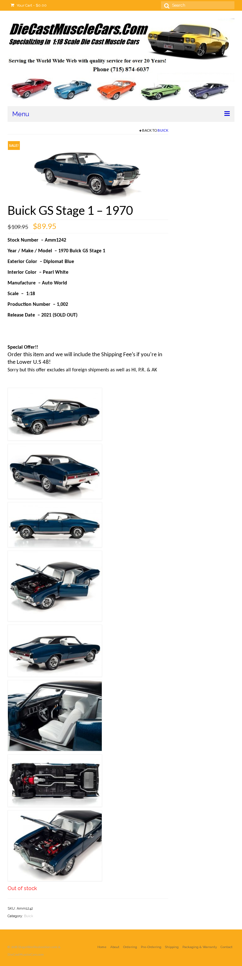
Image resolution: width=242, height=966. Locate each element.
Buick (163, 130)
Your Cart (31, 5)
